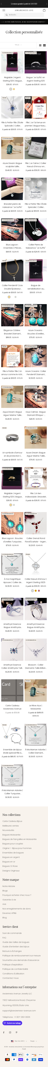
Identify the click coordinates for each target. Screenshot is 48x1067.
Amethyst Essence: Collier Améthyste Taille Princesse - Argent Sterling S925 (12, 666)
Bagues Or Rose (10, 866)
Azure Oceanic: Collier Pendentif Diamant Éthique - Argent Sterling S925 (35, 373)
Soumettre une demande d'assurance (20, 960)
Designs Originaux (10, 870)
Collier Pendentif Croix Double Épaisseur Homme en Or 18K (12, 287)
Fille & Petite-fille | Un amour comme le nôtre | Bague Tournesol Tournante (12, 373)
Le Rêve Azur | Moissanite (35, 707)
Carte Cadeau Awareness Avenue (12, 707)
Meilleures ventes (10, 825)
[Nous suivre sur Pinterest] (16, 1032)
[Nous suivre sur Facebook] (3, 1032)
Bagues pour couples (12, 843)
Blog (4, 917)
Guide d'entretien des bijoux (15, 946)
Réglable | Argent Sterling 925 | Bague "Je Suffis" (12, 79)
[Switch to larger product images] (40, 45)
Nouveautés (8, 830)
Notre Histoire (8, 886)
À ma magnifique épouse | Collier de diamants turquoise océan (12, 581)
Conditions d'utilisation (13, 973)
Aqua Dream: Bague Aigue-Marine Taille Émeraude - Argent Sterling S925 (12, 414)
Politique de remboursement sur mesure (21, 955)
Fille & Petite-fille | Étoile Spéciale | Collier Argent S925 (36, 206)
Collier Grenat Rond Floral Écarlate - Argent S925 (36, 540)
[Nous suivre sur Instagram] (10, 1032)
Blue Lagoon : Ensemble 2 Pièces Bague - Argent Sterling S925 (12, 246)
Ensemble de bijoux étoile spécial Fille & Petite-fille (12, 751)
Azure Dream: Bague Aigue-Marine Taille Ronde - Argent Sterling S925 (36, 454)
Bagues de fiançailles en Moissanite (19, 839)
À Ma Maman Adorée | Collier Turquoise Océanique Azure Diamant (12, 792)
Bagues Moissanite (11, 834)
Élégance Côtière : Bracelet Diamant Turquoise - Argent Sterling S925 (12, 332)
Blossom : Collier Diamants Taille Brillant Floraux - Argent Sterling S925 (35, 666)
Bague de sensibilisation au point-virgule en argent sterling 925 (36, 287)
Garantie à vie (9, 899)
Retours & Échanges (12, 951)
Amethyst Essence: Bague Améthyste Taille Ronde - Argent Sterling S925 (36, 626)
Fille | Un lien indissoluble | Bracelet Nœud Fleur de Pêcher (35, 495)
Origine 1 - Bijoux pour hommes (17, 848)
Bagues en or (8, 861)
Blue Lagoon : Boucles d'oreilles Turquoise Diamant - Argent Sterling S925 (12, 540)
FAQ (4, 937)
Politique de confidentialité (15, 969)
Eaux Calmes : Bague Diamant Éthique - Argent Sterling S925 (36, 414)
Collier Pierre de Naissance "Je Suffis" (36, 246)
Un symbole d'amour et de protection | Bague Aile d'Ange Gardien (12, 454)
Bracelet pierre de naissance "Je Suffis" (12, 206)
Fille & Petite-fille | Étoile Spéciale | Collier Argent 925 (12, 124)
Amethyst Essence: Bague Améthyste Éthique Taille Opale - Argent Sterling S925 (12, 626)
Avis (4, 904)
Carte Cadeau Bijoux (12, 821)
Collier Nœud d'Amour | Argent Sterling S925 (36, 581)
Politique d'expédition (12, 964)
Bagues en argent (11, 857)
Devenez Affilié (9, 913)
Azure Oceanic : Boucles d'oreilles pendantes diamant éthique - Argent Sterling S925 (35, 332)
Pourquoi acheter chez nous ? (16, 895)
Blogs (5, 890)
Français (32, 1041)
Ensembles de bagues (13, 852)
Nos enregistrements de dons (16, 908)
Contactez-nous (10, 978)
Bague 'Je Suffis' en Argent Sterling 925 (35, 79)
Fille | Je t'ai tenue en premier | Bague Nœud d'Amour (36, 124)
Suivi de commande (12, 933)
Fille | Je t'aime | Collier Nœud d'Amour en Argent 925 (35, 165)
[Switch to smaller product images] (44, 45)
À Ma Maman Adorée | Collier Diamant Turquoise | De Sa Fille (35, 751)
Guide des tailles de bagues (15, 942)
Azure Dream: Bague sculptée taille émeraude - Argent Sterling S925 (12, 165)
